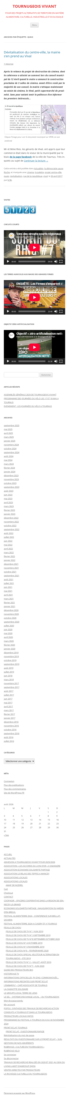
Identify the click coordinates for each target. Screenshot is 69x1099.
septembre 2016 (11, 733)
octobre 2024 (10, 448)
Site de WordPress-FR (14, 792)
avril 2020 (8, 637)
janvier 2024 (9, 471)
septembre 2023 (11, 487)
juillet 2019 (9, 671)
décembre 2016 (11, 721)
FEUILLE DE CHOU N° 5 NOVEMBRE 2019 (25, 946)
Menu (34, 25)
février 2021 (9, 602)
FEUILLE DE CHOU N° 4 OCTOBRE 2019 (24, 942)
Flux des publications (14, 785)
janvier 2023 (9, 514)
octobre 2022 (10, 525)
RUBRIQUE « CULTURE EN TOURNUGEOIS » (24, 1046)
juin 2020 (8, 629)
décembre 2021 (11, 564)
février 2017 (9, 714)
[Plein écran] (61, 261)
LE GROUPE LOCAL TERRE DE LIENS (20, 993)
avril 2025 (8, 433)
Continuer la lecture (36, 160)
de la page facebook (21, 156)
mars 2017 (9, 710)
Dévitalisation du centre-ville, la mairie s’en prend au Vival (32, 54)
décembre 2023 (11, 475)
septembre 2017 (11, 687)
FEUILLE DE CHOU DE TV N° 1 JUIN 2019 (24, 931)
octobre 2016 (10, 729)
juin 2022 (8, 540)
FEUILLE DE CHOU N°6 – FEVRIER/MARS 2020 (27, 950)
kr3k (10, 180)
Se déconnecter (11, 1058)
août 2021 (8, 579)
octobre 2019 (10, 660)
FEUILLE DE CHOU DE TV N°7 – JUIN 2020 (25, 966)
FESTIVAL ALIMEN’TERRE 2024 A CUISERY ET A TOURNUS (30, 923)
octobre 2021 (10, 571)
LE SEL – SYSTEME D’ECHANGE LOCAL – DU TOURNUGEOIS (31, 996)
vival (45, 176)
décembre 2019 (11, 652)
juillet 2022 (9, 537)
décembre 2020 (11, 610)
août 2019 (8, 668)
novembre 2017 (11, 683)
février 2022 (9, 556)
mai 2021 (8, 591)
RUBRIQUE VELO (12, 1050)
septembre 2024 (11, 452)
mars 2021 (9, 598)
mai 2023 (8, 498)
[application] (34, 247)
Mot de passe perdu (13, 1000)
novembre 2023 (11, 479)
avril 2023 (8, 502)
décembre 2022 (11, 517)
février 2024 (9, 467)
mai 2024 (8, 460)
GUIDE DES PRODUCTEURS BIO (18, 969)
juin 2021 (8, 587)
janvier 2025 (9, 440)
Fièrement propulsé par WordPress (19, 1093)
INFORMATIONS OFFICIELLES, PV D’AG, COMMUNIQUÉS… (31, 977)
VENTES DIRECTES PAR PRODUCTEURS (22, 1070)
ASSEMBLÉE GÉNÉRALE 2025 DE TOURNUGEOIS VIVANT (30, 394)
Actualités (38, 168)
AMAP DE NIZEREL (14, 885)
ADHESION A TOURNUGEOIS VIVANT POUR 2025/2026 (29, 862)
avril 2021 (8, 594)
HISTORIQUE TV (11, 973)
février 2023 (9, 510)
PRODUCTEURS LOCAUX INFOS (18, 1016)
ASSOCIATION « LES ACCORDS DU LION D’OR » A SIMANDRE (32, 865)
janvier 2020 (9, 648)
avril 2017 (8, 706)
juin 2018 (8, 675)
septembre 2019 (11, 664)
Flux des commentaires (15, 788)
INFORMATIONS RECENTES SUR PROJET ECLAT (26, 981)
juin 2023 (8, 494)
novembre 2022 (11, 521)
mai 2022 (8, 544)
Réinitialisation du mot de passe (19, 1035)
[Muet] (55, 261)
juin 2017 (8, 698)
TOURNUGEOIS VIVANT (34, 6)
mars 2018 (9, 679)
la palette (39, 172)
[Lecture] (8, 261)
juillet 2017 (9, 694)
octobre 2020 (10, 617)
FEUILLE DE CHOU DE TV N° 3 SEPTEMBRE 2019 (28, 935)
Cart (6, 889)
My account (9, 1004)
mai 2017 (8, 702)
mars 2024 (9, 463)
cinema (30, 172)
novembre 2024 (11, 444)
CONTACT (8, 896)
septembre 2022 (11, 529)
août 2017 (8, 691)
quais (6, 176)
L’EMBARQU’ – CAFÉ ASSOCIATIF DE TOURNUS (25, 985)
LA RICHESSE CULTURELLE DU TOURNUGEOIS (25, 1073)
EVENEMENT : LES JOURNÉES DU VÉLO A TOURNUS (28, 406)
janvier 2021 (9, 606)
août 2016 (8, 737)
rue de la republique (32, 176)
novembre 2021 (11, 567)
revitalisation (16, 176)
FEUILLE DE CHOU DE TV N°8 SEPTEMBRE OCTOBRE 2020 (33, 939)
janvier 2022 (9, 560)
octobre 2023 (10, 483)
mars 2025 (9, 437)
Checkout (8, 892)
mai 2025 (8, 429)
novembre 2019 (11, 656)
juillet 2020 (9, 625)
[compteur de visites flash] (20, 212)
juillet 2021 (9, 583)
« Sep (6, 835)
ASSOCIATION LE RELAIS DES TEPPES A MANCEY (26, 873)
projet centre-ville (53, 172)
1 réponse (8, 63)
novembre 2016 (11, 725)
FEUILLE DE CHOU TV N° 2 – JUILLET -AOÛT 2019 (28, 962)
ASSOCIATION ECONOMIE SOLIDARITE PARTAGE (27, 869)
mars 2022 (9, 552)
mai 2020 (8, 633)
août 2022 (8, 533)
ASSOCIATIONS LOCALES (15, 877)
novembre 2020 (11, 614)
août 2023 (8, 490)
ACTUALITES (9, 858)
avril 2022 (8, 548)
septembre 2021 (11, 575)
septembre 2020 (11, 621)
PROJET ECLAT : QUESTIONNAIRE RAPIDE (25, 1031)
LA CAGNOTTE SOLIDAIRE (16, 989)
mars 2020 (9, 641)
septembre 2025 (11, 425)
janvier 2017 (9, 718)
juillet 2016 (9, 741)
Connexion (9, 781)
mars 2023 (9, 506)
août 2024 (8, 456)
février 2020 (9, 644)
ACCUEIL (8, 854)
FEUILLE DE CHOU (12, 927)
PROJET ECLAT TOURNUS (15, 1027)
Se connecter (10, 1054)
